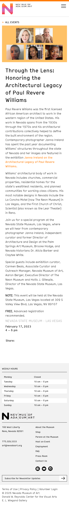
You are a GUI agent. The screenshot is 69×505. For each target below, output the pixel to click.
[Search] (63, 6)
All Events (12, 22)
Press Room (41, 456)
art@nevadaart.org (12, 445)
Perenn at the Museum (47, 437)
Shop (38, 432)
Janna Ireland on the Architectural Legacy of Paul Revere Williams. (29, 162)
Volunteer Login (48, 489)
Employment (42, 446)
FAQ (37, 451)
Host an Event (43, 441)
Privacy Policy (28, 489)
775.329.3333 (9, 441)
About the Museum (45, 427)
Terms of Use (10, 489)
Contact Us (41, 461)
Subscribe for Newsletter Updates (22, 478)
